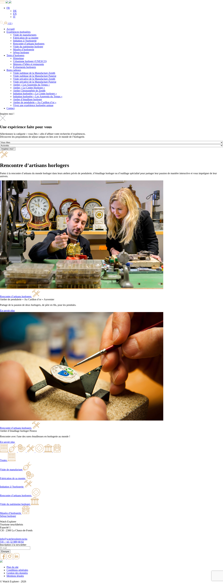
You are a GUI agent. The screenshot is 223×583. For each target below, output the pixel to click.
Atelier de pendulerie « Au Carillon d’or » (34, 102)
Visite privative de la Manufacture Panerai (34, 81)
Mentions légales (15, 576)
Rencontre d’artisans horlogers (28, 43)
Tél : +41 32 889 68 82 (12, 541)
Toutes (3, 460)
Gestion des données (17, 573)
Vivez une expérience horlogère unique (33, 105)
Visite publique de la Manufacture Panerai (34, 76)
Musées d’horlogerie (23, 49)
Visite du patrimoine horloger (28, 46)
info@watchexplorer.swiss (13, 538)
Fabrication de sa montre (25, 37)
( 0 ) (9, 23)
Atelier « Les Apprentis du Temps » (31, 84)
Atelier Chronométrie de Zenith (29, 90)
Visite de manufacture (11, 469)
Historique (18, 58)
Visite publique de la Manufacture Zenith (34, 73)
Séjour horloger (21, 52)
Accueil (11, 29)
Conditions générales (17, 570)
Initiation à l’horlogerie (25, 40)
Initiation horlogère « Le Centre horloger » (35, 93)
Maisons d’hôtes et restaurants (28, 64)
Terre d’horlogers (15, 55)
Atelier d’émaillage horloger (27, 99)
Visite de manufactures (24, 34)
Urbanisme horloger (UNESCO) (30, 61)
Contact (11, 108)
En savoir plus (7, 310)
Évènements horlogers (24, 67)
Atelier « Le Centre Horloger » (29, 87)
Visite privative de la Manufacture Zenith (34, 78)
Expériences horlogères (19, 32)
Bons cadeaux (14, 70)
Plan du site (12, 567)
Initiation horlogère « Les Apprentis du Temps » (37, 96)
